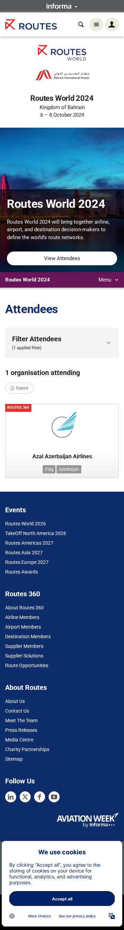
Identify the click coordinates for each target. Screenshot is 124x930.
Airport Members (23, 627)
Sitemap (14, 759)
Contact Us (17, 711)
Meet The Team (21, 720)
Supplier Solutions (24, 656)
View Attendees (62, 258)
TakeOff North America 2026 (35, 533)
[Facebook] (39, 796)
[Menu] (96, 24)
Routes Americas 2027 (29, 543)
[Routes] (31, 24)
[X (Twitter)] (25, 796)
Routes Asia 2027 (24, 552)
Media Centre (19, 739)
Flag (49, 469)
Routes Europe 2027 (27, 562)
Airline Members (22, 617)
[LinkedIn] (10, 796)
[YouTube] (54, 796)
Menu (106, 280)
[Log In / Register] (112, 24)
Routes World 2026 (25, 523)
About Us (15, 701)
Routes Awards (21, 572)
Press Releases (21, 730)
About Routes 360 (24, 607)
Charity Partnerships (27, 749)
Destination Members (28, 636)
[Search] (81, 24)
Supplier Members (24, 646)
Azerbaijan (69, 469)
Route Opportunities (26, 665)
